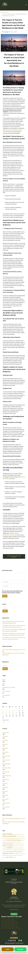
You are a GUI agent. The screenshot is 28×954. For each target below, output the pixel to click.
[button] (26, 5)
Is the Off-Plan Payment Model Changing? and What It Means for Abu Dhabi (13, 630)
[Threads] (17, 940)
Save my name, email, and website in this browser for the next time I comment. (12, 591)
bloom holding (14, 838)
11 (6, 712)
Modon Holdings (7, 846)
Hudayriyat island (7, 844)
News (3, 683)
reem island (9, 851)
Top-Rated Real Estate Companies (11, 855)
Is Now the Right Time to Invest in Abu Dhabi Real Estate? (13, 653)
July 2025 (4, 783)
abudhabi (14, 834)
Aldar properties (9, 836)
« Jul (3, 722)
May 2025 (4, 791)
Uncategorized (6, 695)
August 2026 (5, 732)
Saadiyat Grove (17, 851)
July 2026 (4, 736)
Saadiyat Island (7, 853)
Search (5, 611)
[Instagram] (7, 940)
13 (13, 712)
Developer (18, 840)
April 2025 (5, 795)
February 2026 (6, 756)
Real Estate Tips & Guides (8, 687)
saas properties (16, 853)
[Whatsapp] (13, 938)
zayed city (14, 857)
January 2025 (5, 807)
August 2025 (5, 779)
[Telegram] (21, 940)
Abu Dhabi (7, 834)
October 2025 (5, 771)
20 (13, 714)
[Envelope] (15, 938)
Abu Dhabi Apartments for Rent (9, 923)
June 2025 (5, 787)
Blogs (7, 12)
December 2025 (6, 764)
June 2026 (5, 740)
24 (3, 716)
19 (9, 714)
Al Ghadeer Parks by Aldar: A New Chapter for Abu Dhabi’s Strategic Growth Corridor (13, 626)
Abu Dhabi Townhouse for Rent (9, 925)
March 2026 (5, 752)
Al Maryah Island (19, 836)
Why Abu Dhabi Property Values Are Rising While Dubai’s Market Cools (13, 622)
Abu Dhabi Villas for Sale (7, 920)
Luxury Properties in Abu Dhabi (9, 927)
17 (3, 714)
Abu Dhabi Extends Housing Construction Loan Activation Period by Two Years (13, 638)
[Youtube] (15, 940)
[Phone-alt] (11, 938)
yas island (9, 857)
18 (6, 714)
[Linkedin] (13, 940)
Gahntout (19, 842)
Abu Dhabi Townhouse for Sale (9, 921)
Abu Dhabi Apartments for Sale (9, 919)
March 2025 (5, 799)
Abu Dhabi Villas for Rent (7, 924)
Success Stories (6, 691)
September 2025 (6, 775)
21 (16, 714)
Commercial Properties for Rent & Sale (11, 928)
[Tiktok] (11, 940)
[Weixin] (19, 940)
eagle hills (4, 842)
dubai (22, 840)
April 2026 (5, 748)
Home (3, 12)
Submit (5, 596)
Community (10, 840)
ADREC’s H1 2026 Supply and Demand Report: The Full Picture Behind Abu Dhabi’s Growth (13, 634)
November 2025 (6, 767)
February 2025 (6, 803)
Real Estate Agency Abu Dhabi (11, 849)
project (9, 848)
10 (3, 712)
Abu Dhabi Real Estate (20, 834)
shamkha (21, 853)
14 (16, 712)
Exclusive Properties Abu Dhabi (11, 842)
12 (9, 712)
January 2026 (5, 760)
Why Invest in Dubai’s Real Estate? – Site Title (13, 649)
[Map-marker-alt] (17, 938)
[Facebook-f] (9, 940)
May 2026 (4, 744)
